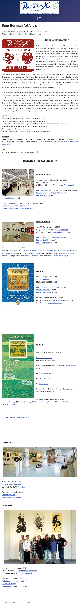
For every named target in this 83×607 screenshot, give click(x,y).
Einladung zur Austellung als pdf (14, 581)
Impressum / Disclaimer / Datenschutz (18, 602)
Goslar (53, 360)
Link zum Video (42, 190)
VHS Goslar (35, 402)
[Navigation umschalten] (40, 18)
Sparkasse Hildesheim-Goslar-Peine (59, 402)
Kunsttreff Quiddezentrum (11, 484)
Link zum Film (40, 389)
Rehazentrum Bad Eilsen (27, 571)
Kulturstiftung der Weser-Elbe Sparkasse (17, 208)
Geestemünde (69, 185)
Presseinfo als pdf (8, 584)
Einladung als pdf (8, 495)
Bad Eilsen (29, 573)
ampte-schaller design (61, 256)
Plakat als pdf (45, 378)
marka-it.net (43, 402)
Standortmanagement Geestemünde (16, 206)
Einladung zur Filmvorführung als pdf (16, 586)
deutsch (32, 152)
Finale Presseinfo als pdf (11, 497)
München (21, 487)
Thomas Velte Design (8, 404)
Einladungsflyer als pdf (46, 373)
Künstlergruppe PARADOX (19, 417)
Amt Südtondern (42, 279)
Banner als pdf (43, 384)
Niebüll (54, 282)
